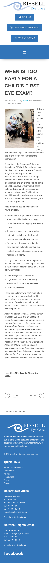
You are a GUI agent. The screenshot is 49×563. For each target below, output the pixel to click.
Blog (19, 103)
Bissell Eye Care (17, 373)
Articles (11, 103)
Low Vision (9, 471)
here (11, 545)
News (6, 480)
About (6, 474)
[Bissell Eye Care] (24, 6)
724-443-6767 (10, 506)
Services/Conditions (13, 467)
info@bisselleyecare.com (15, 512)
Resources (9, 477)
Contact (7, 483)
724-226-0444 (10, 537)
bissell (25, 101)
